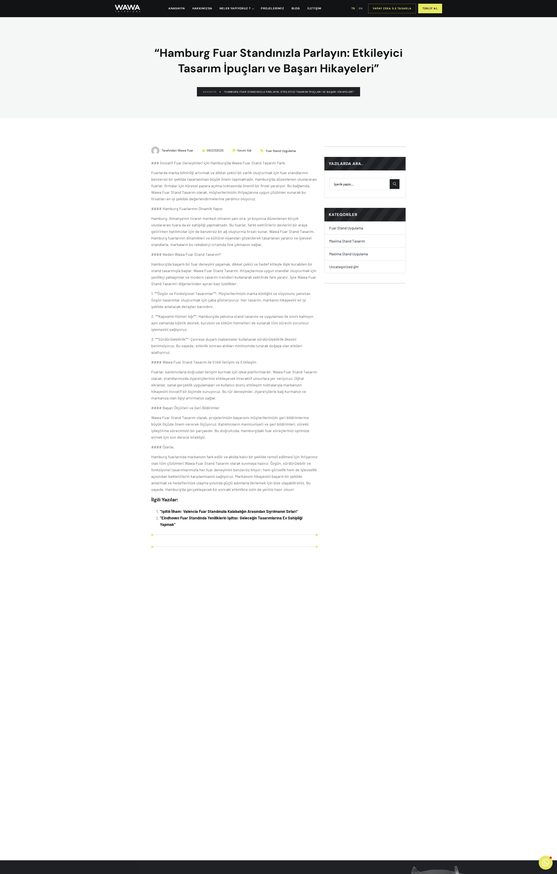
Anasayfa (209, 91)
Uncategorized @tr (344, 266)
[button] (546, 863)
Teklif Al (430, 8)
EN (361, 8)
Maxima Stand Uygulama (348, 253)
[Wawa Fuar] (127, 8)
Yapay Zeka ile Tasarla (392, 8)
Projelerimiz (272, 8)
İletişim (314, 8)
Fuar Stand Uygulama (281, 151)
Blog (296, 8)
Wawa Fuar (185, 150)
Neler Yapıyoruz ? (235, 8)
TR (353, 8)
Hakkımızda (202, 8)
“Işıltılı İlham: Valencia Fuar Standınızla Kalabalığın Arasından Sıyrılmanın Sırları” (229, 511)
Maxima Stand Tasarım (347, 241)
